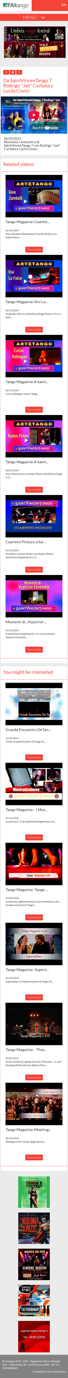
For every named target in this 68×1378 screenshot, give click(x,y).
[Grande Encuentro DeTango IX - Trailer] (34, 704)
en (64, 5)
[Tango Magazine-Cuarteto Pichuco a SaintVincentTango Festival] (34, 196)
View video (34, 249)
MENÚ (30, 17)
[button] (34, 196)
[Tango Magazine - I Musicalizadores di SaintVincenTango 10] (34, 784)
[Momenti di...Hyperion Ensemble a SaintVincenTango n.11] (34, 596)
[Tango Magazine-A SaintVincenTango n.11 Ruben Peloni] (34, 436)
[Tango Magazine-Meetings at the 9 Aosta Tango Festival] (34, 1104)
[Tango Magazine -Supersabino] (34, 944)
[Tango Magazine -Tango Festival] (34, 864)
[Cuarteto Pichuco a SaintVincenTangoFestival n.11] (34, 516)
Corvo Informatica (56, 1371)
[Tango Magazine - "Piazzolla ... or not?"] (34, 1024)
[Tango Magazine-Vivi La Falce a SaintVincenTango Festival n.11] (34, 276)
